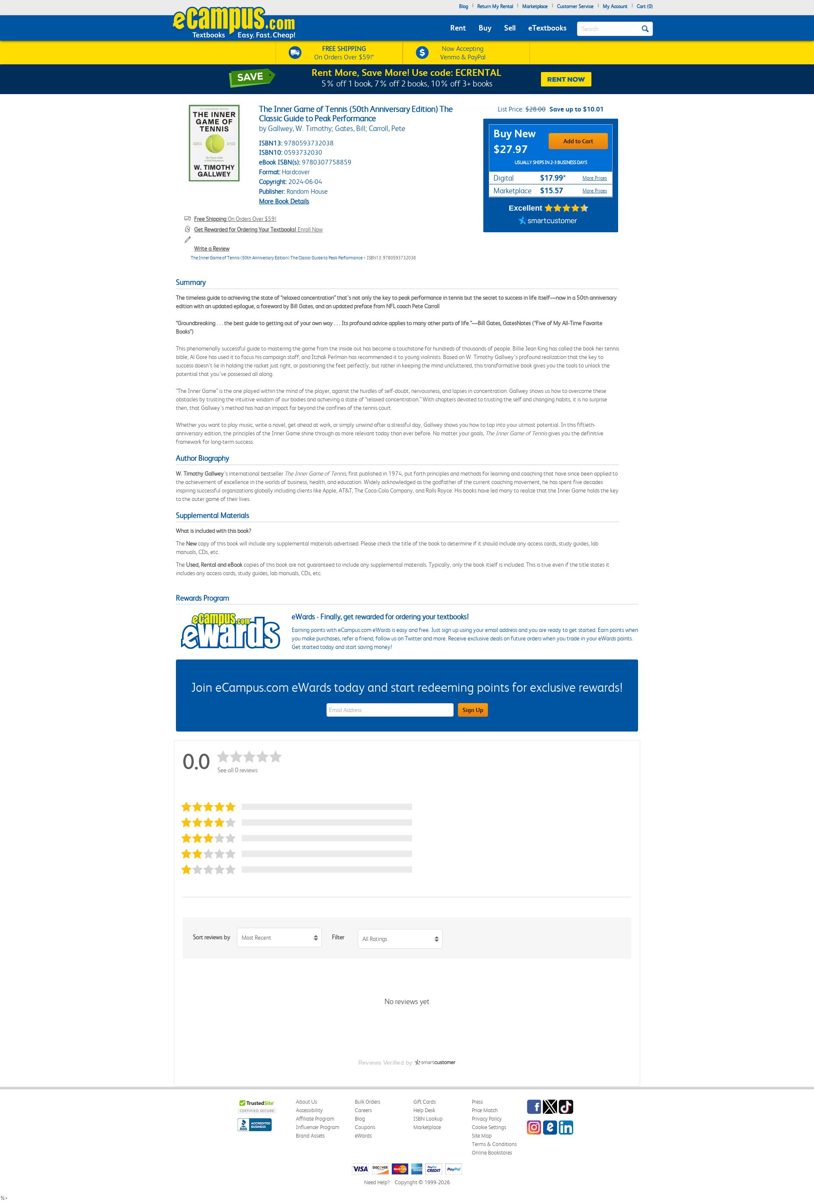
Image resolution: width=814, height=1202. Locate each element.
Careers (363, 1110)
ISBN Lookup (428, 1119)
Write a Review (211, 248)
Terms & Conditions (494, 1144)
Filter (338, 937)
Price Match (485, 1110)
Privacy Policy (487, 1119)
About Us (306, 1102)
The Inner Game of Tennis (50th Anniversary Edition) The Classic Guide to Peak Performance (276, 258)
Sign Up (473, 710)
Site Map (482, 1135)
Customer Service (575, 6)
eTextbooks (547, 27)
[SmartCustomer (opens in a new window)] (547, 222)
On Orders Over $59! (235, 218)
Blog (463, 6)
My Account (615, 6)
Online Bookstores (492, 1152)
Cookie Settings (489, 1127)
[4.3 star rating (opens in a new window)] (566, 208)
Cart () (645, 6)
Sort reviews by (211, 937)
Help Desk (424, 1110)
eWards (363, 1135)
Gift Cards (424, 1102)
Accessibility (309, 1110)
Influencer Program (318, 1127)
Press (477, 1102)
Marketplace (535, 6)
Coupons (365, 1127)
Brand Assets (310, 1135)
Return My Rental (495, 6)
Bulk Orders (367, 1102)
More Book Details (284, 201)
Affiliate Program (315, 1119)
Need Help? (377, 1182)
